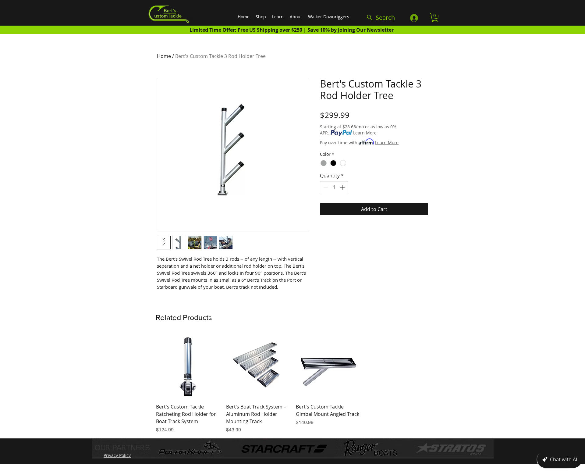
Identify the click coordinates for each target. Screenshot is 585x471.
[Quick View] (188, 366)
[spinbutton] (334, 187)
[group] (293, 384)
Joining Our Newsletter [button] (366, 30)
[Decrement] (325, 187)
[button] (435, 17)
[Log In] (414, 18)
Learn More (365, 133)
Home (164, 56)
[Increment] (343, 187)
